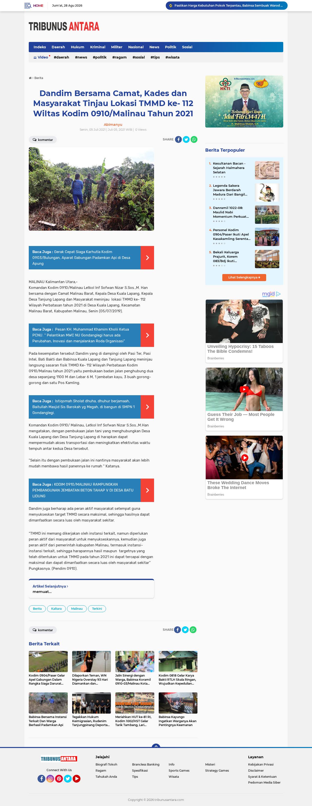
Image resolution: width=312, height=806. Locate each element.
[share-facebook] (178, 139)
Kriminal (97, 47)
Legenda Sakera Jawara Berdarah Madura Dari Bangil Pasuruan (229, 190)
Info (172, 764)
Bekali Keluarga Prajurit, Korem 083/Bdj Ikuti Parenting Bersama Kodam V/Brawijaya (229, 256)
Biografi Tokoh (106, 764)
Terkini (97, 608)
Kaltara (56, 608)
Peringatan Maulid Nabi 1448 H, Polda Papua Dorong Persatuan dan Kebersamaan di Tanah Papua (229, 5)
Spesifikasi (140, 770)
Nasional (136, 47)
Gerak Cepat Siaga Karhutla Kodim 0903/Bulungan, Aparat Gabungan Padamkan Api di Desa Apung (81, 258)
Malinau (77, 608)
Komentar (45, 140)
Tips (156, 57)
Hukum (77, 47)
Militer (116, 47)
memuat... (42, 591)
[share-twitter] (186, 139)
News (154, 47)
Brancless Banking (145, 764)
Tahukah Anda (106, 776)
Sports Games (179, 770)
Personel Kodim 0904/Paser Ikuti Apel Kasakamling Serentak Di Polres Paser (231, 234)
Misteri (210, 764)
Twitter (70, 785)
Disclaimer (256, 770)
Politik (170, 47)
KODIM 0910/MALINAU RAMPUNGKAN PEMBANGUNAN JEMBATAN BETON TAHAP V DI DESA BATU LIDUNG (83, 490)
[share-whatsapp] (194, 139)
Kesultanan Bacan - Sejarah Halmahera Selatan (229, 167)
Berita (37, 608)
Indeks (40, 47)
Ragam (121, 57)
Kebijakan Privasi (260, 764)
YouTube (80, 785)
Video (43, 57)
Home (38, 5)
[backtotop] (156, 748)
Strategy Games (217, 770)
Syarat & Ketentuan (262, 776)
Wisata (174, 57)
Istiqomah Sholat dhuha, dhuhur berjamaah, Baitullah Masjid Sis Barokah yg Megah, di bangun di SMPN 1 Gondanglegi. (83, 407)
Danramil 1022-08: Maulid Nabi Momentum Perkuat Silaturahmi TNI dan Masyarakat (229, 212)
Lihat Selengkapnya (243, 277)
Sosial (187, 47)
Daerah (58, 47)
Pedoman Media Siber (264, 782)
